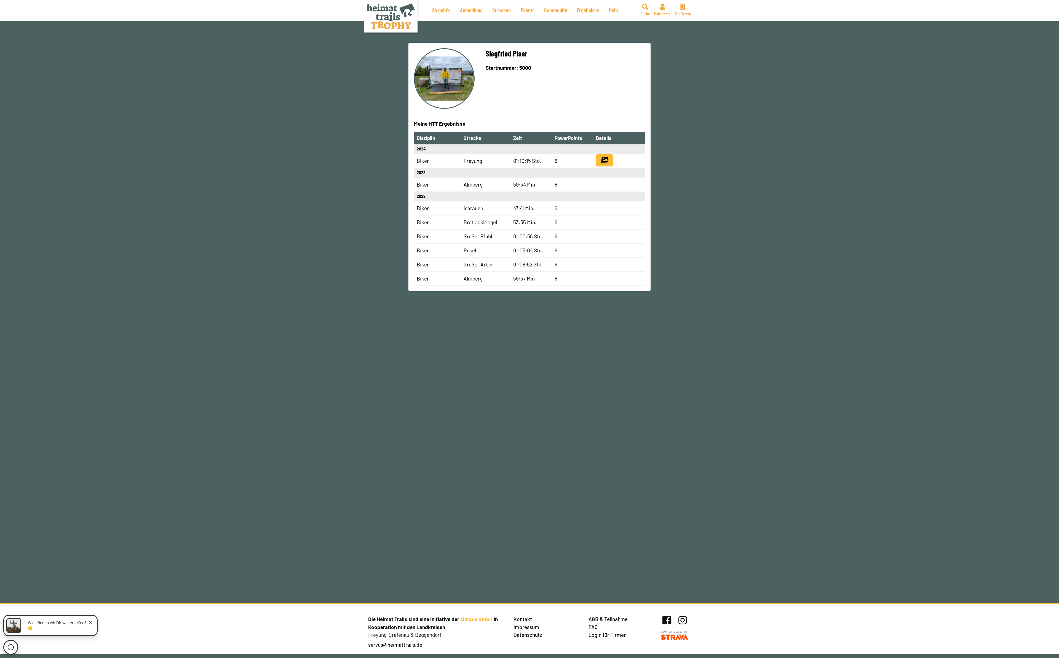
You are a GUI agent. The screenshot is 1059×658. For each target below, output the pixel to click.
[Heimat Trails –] (391, 16)
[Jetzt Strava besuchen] (675, 635)
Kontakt (523, 619)
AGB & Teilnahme (608, 619)
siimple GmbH (476, 619)
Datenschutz (528, 635)
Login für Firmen (608, 635)
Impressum (526, 627)
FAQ (593, 627)
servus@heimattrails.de (395, 644)
